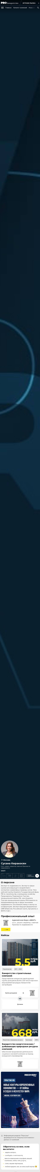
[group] (8, 8)
